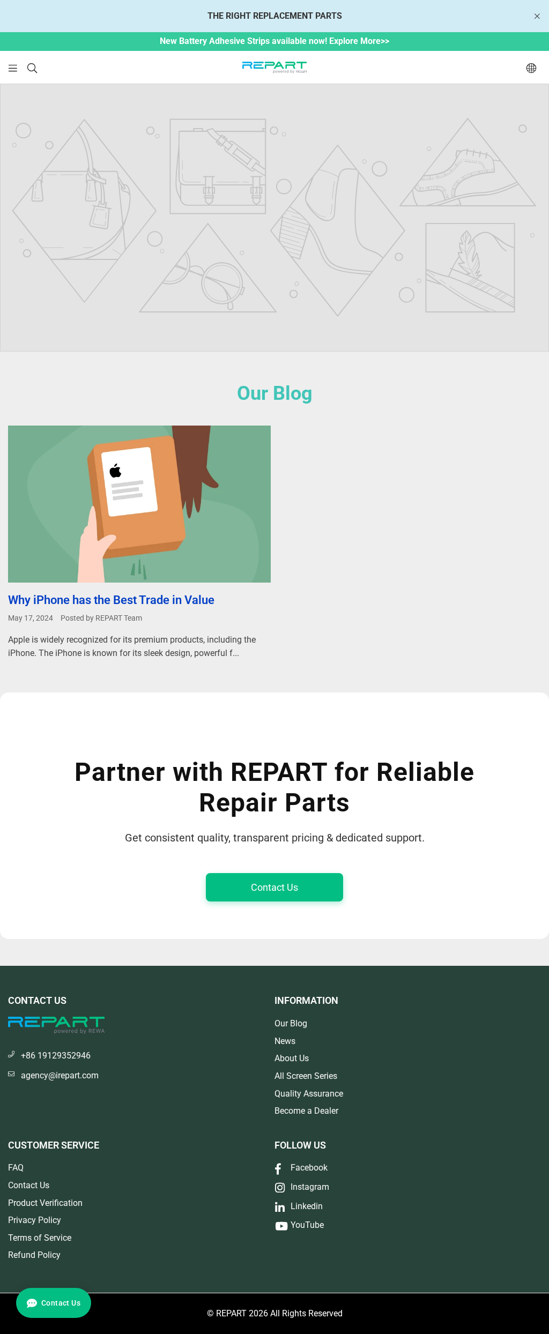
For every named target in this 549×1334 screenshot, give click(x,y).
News (284, 1041)
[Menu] (13, 67)
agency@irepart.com (60, 1075)
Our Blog (290, 1023)
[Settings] (531, 67)
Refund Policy (34, 1255)
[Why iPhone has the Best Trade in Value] (139, 504)
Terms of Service (39, 1238)
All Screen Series (305, 1076)
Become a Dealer (306, 1111)
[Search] (32, 67)
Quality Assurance (308, 1094)
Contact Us (274, 887)
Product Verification (45, 1203)
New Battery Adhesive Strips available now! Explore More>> (274, 41)
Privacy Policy (34, 1220)
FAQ (16, 1167)
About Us (291, 1058)
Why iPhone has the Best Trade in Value (111, 600)
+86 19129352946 (56, 1055)
